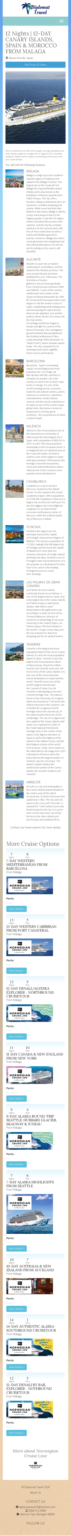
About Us (35, 1492)
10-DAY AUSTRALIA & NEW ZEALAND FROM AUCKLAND (30, 1268)
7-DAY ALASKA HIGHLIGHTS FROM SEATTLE (30, 1184)
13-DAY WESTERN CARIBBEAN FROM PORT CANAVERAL (31, 928)
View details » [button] (16, 908)
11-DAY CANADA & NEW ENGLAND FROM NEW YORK (34, 1056)
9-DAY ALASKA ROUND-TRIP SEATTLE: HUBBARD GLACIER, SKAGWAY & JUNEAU (31, 1120)
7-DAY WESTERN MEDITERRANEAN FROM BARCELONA (27, 864)
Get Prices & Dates (36, 64)
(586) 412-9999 (37, 1510)
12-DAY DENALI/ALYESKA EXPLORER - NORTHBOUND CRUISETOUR (30, 992)
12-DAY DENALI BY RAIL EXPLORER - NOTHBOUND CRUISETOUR (29, 1388)
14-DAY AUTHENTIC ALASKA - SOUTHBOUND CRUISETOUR (31, 1328)
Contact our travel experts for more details (35, 827)
